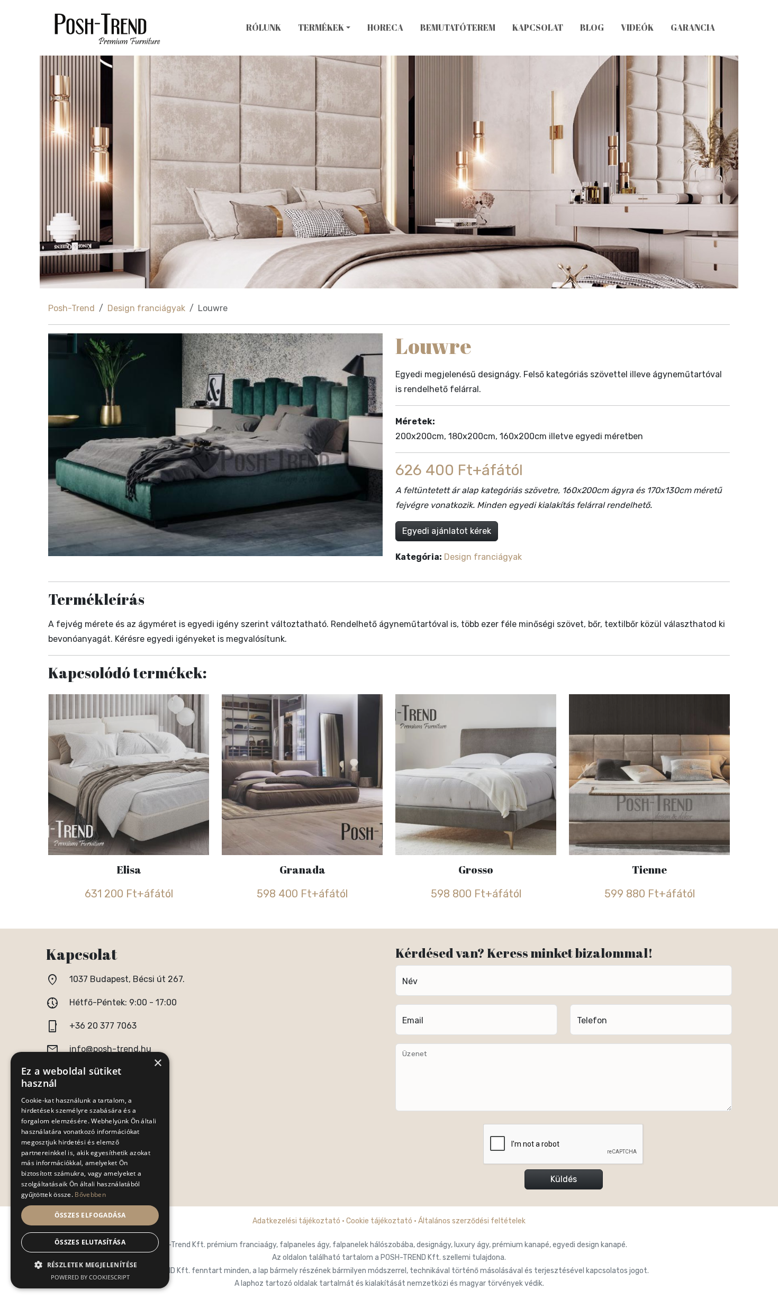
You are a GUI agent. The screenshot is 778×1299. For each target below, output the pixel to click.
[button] (90, 1264)
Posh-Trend (71, 308)
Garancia (693, 27)
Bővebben (90, 1194)
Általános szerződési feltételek (472, 1220)
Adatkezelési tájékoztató (296, 1220)
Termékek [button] (321, 27)
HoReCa (385, 27)
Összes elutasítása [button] (90, 1242)
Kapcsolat (537, 27)
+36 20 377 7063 (103, 1026)
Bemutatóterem (457, 27)
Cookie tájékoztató (379, 1220)
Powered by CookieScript (90, 1277)
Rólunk (263, 27)
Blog (592, 27)
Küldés (563, 1179)
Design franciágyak (146, 308)
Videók (637, 27)
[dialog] (90, 1170)
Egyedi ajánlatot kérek (446, 531)
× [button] (157, 1063)
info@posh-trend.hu (110, 1049)
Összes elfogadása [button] (90, 1215)
